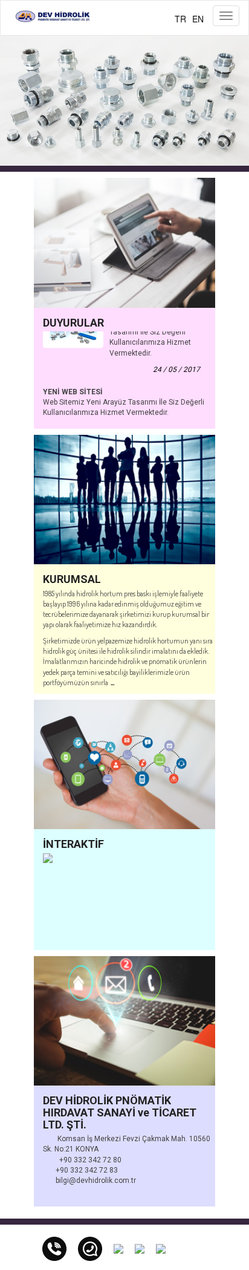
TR (180, 19)
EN (198, 19)
